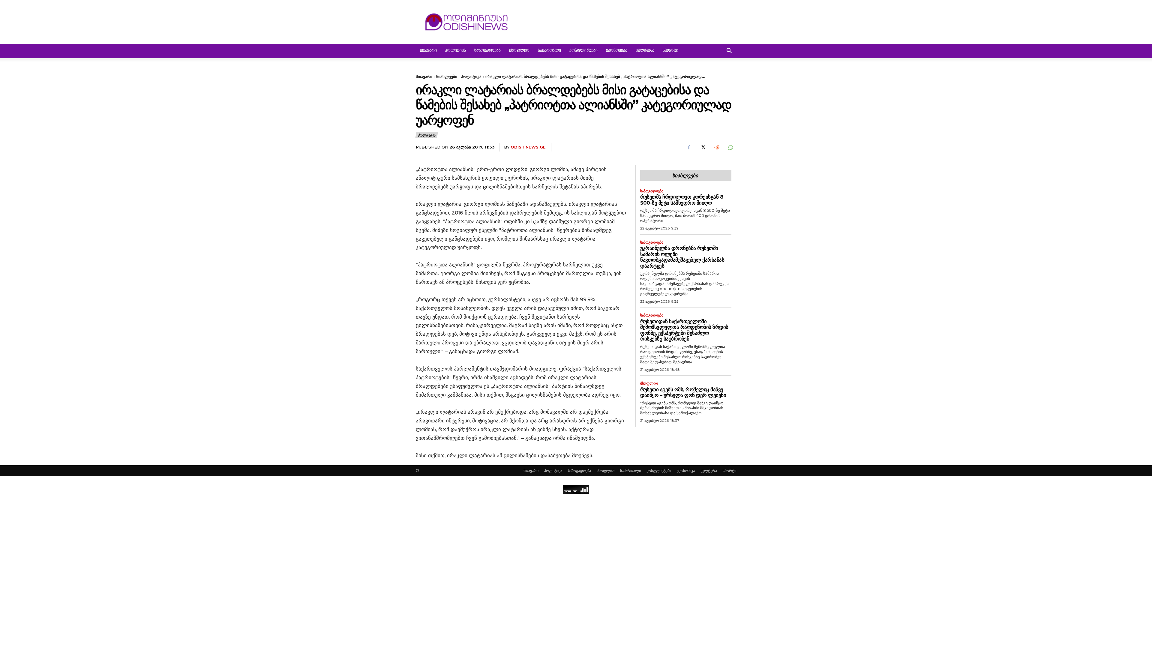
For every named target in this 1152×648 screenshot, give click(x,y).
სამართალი (549, 51)
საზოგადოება (487, 51)
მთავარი (428, 51)
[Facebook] (689, 147)
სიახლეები (446, 76)
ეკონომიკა (616, 51)
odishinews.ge (528, 147)
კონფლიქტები (583, 51)
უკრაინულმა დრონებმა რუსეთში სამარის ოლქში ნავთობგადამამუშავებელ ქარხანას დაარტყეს (682, 257)
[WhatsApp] (730, 147)
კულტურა (645, 51)
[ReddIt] (716, 147)
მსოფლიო (519, 51)
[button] (729, 51)
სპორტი (670, 51)
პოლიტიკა (455, 51)
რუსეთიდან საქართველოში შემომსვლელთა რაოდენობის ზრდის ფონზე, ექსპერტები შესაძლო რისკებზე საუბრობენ (684, 330)
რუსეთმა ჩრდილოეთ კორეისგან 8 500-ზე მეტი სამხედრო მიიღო (681, 200)
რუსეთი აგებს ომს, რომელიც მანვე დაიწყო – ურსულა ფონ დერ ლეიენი (683, 392)
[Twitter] (703, 147)
